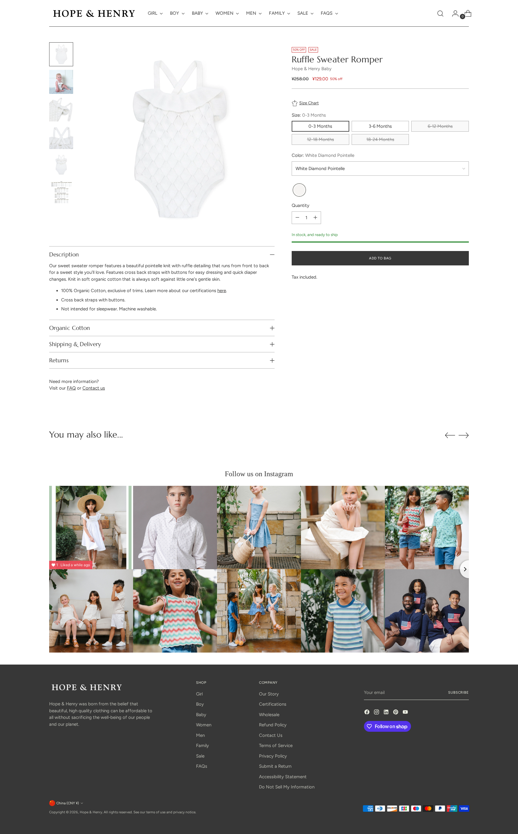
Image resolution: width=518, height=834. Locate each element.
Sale (200, 756)
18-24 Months (380, 139)
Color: (323, 155)
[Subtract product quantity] (297, 218)
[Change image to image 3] (61, 109)
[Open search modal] (440, 13)
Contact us (93, 388)
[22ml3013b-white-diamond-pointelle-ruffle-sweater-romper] (299, 190)
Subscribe (458, 692)
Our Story (269, 694)
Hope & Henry (91, 812)
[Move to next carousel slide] (464, 435)
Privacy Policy (273, 756)
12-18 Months (320, 139)
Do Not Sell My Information (286, 787)
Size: (309, 115)
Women (203, 725)
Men (200, 735)
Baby (201, 714)
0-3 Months (320, 126)
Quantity (300, 205)
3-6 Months (380, 126)
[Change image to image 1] (61, 54)
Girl (199, 694)
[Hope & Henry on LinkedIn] (386, 713)
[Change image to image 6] (61, 192)
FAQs (201, 766)
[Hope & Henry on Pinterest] (396, 713)
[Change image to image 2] (61, 82)
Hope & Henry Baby (312, 68)
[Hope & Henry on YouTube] (405, 713)
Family (202, 745)
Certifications (272, 704)
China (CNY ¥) (67, 803)
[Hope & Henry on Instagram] (377, 713)
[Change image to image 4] (61, 137)
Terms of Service (276, 745)
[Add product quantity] (315, 218)
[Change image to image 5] (61, 165)
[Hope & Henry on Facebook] (367, 713)
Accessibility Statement (283, 776)
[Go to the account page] (453, 13)
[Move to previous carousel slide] (450, 435)
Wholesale (269, 714)
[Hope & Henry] (94, 13)
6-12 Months (440, 126)
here (221, 290)
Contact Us (270, 735)
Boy (200, 704)
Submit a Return (275, 766)
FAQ (71, 388)
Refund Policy (273, 725)
